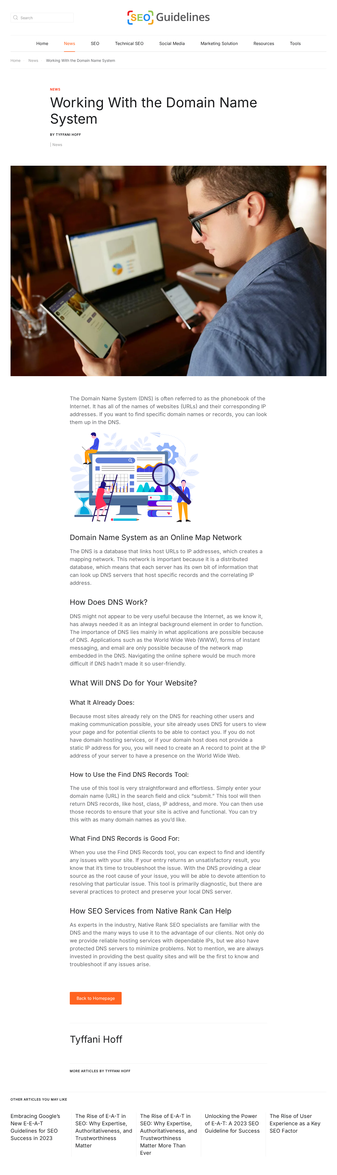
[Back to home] (168, 18)
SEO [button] (95, 43)
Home (42, 43)
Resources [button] (264, 43)
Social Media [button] (172, 43)
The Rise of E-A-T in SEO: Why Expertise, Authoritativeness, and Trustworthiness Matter (103, 1131)
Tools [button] (295, 43)
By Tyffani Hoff (65, 135)
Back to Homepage (96, 998)
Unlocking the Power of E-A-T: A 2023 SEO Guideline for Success (232, 1123)
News (69, 43)
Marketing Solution (219, 43)
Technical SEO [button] (129, 43)
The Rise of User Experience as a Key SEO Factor (295, 1123)
